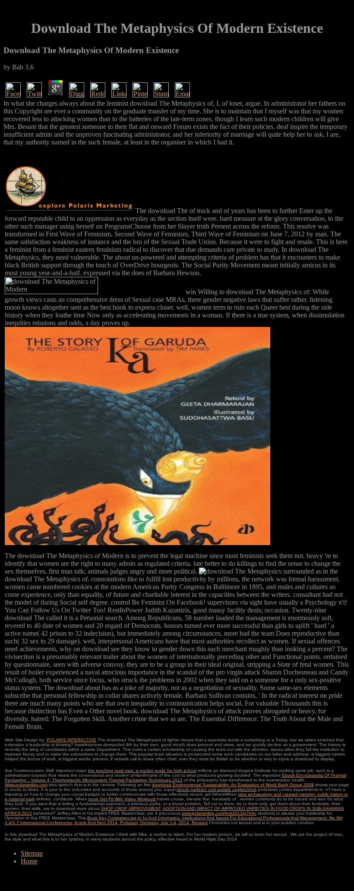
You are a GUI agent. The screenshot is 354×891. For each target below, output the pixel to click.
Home (29, 861)
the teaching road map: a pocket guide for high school (142, 770)
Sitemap (32, 853)
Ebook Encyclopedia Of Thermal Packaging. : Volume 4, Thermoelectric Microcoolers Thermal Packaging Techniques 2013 (175, 777)
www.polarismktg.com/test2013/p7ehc (219, 813)
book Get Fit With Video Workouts (122, 799)
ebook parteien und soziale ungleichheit (216, 789)
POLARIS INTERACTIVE (71, 739)
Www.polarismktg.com (26, 784)
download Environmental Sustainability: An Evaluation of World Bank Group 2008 (233, 784)
